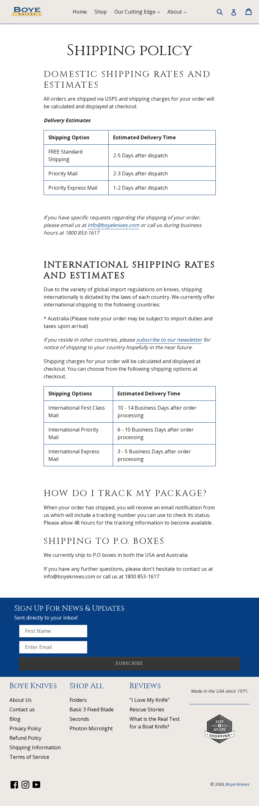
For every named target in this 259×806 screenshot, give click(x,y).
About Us (20, 699)
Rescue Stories (147, 709)
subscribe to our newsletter (169, 339)
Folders (78, 699)
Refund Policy (25, 737)
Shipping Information (35, 747)
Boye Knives (238, 784)
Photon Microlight (91, 728)
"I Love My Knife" (150, 699)
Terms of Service (29, 756)
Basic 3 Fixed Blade (91, 709)
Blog (15, 718)
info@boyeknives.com (113, 225)
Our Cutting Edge (138, 11)
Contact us (22, 709)
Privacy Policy (25, 728)
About (178, 11)
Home (80, 11)
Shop (100, 11)
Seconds (79, 718)
